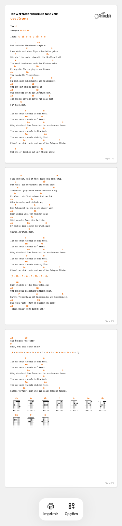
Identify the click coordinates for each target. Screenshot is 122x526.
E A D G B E (25, 30)
